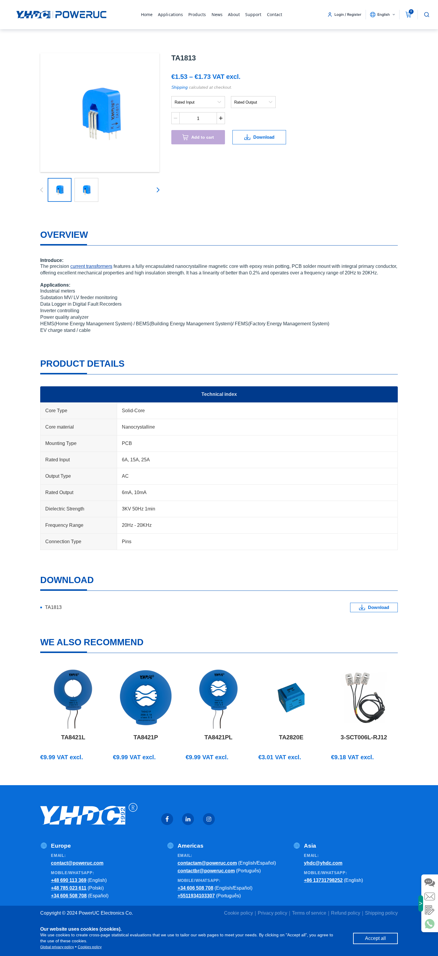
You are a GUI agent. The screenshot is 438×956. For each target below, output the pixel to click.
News (217, 14)
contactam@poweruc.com (207, 863)
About (234, 14)
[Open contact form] (429, 910)
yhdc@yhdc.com (323, 863)
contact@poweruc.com (77, 863)
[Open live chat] (429, 882)
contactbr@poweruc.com (206, 870)
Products (197, 14)
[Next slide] (157, 190)
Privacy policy (272, 913)
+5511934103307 (196, 895)
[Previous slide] (42, 190)
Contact (274, 14)
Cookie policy (238, 913)
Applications (170, 14)
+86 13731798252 (323, 880)
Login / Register (348, 14)
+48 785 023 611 (68, 888)
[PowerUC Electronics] (61, 14)
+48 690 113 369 (68, 880)
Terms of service (309, 913)
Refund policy (345, 913)
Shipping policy (381, 913)
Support (253, 14)
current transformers (91, 266)
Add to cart (202, 137)
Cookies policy (90, 947)
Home (147, 14)
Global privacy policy (57, 947)
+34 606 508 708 (69, 895)
